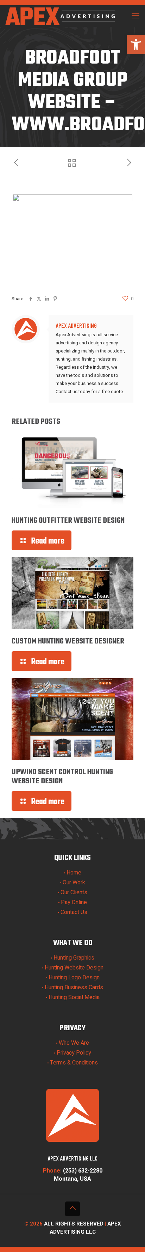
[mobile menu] (135, 16)
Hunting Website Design (74, 967)
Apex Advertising (76, 325)
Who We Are (74, 1043)
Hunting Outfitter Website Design (68, 521)
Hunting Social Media (74, 997)
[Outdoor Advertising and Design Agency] (60, 16)
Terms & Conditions (74, 1062)
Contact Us (74, 912)
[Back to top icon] (72, 1208)
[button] (136, 44)
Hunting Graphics (73, 958)
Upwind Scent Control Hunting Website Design (62, 776)
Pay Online (74, 902)
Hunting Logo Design (74, 977)
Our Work (74, 882)
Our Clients (74, 892)
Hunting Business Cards (74, 987)
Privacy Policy (74, 1053)
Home (74, 872)
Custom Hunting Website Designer (68, 641)
